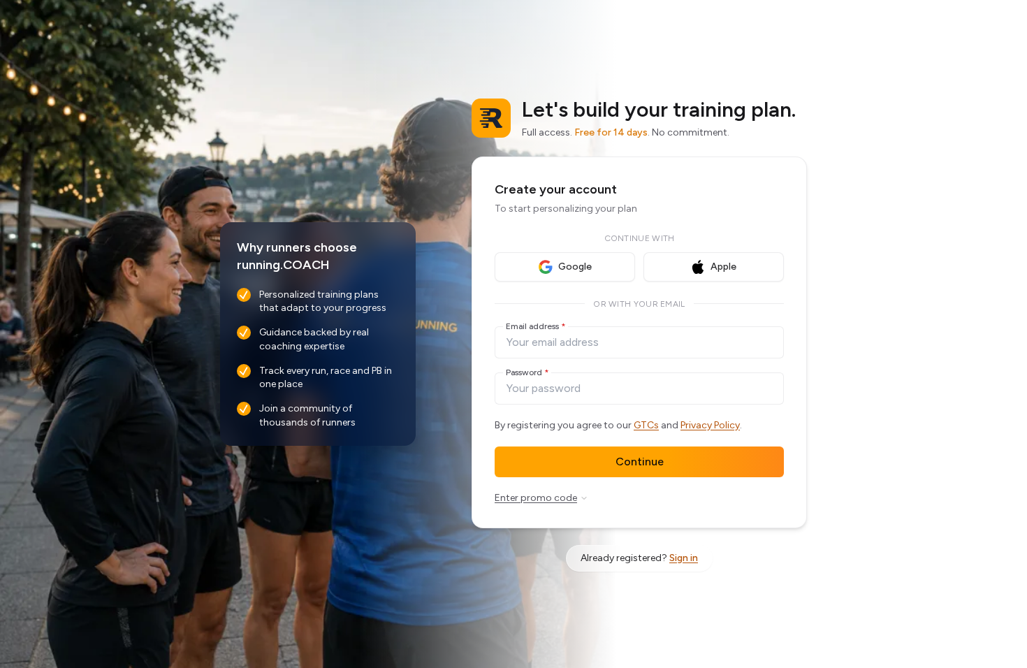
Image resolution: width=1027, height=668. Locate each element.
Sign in (683, 558)
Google (575, 267)
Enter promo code (536, 498)
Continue (640, 461)
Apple (723, 267)
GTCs (646, 425)
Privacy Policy (710, 425)
